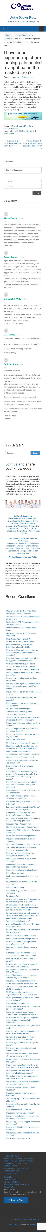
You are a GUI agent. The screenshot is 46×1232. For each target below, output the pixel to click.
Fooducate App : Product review (18, 824)
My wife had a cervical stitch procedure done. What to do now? (21, 942)
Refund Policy (9, 1187)
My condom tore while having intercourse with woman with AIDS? (22, 1077)
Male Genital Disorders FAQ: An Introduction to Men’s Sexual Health (20, 640)
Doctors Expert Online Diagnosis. (23, 21)
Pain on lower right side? (15, 887)
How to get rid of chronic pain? (18, 921)
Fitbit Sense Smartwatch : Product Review (22, 827)
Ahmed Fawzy (10, 218)
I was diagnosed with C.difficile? (18, 1109)
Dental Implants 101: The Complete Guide (22, 669)
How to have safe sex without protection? (22, 938)
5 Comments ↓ (28, 77)
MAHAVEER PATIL (12, 298)
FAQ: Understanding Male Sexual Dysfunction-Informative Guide (19, 645)
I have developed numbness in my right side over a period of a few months (23, 1082)
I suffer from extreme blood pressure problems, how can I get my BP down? (21, 1013)
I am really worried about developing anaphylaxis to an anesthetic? (20, 854)
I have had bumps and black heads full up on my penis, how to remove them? (22, 659)
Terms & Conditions (11, 1179)
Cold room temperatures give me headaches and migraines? (19, 712)
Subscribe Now (16, 1199)
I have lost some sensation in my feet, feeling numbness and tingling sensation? (22, 981)
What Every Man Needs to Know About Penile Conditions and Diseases (21, 612)
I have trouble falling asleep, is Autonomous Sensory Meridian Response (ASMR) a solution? (23, 686)
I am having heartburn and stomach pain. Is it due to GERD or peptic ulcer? (23, 819)
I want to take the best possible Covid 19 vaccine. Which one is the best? (22, 813)
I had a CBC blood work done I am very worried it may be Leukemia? (21, 976)
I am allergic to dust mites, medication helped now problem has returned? (20, 1038)
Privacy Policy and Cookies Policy (17, 1184)
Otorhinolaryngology (11, 128)
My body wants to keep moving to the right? (23, 844)
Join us (11, 464)
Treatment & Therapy (12, 1156)
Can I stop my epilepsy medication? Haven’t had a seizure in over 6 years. (23, 808)
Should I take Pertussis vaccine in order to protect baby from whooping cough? (22, 718)
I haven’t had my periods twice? (18, 1138)
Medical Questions (22, 35)
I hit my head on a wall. (15, 873)
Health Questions (10, 1165)
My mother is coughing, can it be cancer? (22, 743)
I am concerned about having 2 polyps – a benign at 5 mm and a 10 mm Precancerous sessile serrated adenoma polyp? (23, 915)
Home (8, 35)
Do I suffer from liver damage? (18, 708)
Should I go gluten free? (15, 739)
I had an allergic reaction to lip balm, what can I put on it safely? (22, 729)
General (9, 38)
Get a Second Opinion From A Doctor (18, 1161)
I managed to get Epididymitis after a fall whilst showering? (12, 143)
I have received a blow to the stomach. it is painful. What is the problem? (22, 1032)
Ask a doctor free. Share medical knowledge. (26, 1220)
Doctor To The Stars (11, 1173)
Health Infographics (11, 1170)
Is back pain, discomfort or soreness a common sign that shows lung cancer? (21, 953)
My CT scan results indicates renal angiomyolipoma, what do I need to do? (21, 993)
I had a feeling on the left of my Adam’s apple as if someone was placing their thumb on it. (21, 784)
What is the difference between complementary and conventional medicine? (23, 752)
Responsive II (13, 1224)
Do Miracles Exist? (13, 896)
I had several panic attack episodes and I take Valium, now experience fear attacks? (22, 1066)
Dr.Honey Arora (11, 364)
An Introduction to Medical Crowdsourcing (20, 1158)
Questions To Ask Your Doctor (15, 1163)
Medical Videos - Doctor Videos (16, 1168)
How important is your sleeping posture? (21, 935)
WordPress (33, 1224)
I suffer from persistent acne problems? (21, 835)
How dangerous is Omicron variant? (20, 757)
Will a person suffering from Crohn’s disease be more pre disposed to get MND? (23, 900)
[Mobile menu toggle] (41, 29)
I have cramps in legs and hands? (19, 1003)
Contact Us (8, 1177)
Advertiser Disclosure (12, 1182)
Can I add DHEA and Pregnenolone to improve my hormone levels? (21, 848)
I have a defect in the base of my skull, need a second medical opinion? (32, 144)
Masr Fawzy (9, 334)
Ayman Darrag (10, 257)
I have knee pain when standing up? (20, 1113)
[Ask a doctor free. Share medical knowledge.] (23, 6)
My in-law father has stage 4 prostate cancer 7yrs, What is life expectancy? (20, 664)
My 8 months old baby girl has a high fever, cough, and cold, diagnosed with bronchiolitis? (22, 1020)
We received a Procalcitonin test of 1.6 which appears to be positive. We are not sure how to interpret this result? (22, 907)
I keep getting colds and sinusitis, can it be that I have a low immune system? (22, 1071)
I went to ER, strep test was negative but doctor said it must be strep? (21, 865)
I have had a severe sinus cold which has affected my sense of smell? (22, 1054)
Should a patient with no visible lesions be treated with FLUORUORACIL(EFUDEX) (22, 747)
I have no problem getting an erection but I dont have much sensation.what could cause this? (22, 652)
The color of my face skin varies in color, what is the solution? (21, 987)
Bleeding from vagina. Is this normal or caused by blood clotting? (21, 797)
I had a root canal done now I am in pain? (22, 870)
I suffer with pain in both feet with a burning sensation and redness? (22, 1117)
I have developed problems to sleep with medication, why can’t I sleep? (21, 965)
